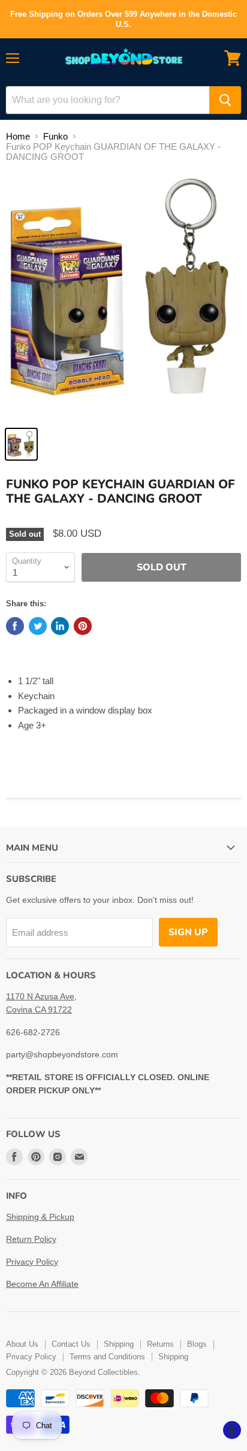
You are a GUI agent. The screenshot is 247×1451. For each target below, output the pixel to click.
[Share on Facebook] (15, 626)
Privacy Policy (32, 1261)
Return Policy (31, 1239)
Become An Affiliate (42, 1284)
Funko (55, 136)
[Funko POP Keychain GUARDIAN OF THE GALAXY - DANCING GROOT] (21, 444)
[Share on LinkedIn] (60, 626)
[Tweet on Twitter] (38, 626)
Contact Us (71, 1344)
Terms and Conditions (107, 1356)
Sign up (188, 932)
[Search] (225, 100)
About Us (22, 1344)
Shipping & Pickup (40, 1217)
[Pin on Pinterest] (83, 626)
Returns (160, 1344)
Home (18, 136)
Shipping (119, 1344)
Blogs (197, 1344)
